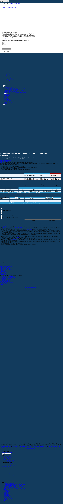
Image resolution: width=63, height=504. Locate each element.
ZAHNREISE (4, 481)
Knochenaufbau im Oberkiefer (5, 278)
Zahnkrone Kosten (7, 62)
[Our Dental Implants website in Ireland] (7, 5)
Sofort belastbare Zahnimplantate (10, 475)
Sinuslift (1, 284)
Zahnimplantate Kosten (8, 61)
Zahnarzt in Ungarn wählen (9, 72)
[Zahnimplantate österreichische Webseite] (2, 5)
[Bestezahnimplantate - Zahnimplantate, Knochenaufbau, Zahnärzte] (5, 56)
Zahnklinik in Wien (7, 74)
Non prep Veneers (3, 272)
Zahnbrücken (6, 494)
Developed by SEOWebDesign (30, 448)
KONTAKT (2, 447)
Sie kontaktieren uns (5, 226)
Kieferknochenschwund (4, 279)
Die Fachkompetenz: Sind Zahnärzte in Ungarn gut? (13, 486)
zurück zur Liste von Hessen (5, 246)
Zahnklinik (17, 237)
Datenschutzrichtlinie (44, 443)
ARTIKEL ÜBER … (5, 489)
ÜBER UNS (6, 501)
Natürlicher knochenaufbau (5, 281)
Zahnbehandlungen (7, 496)
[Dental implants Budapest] (9, 5)
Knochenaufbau (7, 491)
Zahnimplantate (29, 229)
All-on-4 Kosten (47, 248)
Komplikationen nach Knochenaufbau (7, 276)
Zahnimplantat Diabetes (8, 476)
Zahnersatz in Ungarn (4, 273)
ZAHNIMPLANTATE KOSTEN (26, 446)
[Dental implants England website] (5, 5)
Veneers (5, 478)
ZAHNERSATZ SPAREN (16, 446)
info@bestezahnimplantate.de (15, 3)
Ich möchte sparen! (59, 206)
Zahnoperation (2, 270)
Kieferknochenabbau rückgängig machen (7, 277)
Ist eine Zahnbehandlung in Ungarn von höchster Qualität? (14, 484)
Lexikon (5, 499)
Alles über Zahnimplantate (9, 483)
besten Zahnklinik (18, 227)
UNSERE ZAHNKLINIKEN (6, 71)
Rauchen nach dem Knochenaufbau (6, 282)
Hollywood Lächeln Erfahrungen (10, 70)
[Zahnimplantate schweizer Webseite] (4, 5)
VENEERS (50, 446)
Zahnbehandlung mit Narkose (9, 479)
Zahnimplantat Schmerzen (5, 268)
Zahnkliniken (6, 495)
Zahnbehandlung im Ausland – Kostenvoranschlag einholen (15, 488)
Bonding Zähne (3, 274)
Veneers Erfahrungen (8, 69)
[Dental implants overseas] (8, 5)
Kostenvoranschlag (6, 227)
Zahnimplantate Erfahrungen (9, 68)
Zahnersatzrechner (7, 66)
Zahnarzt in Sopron (7, 73)
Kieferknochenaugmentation (5, 280)
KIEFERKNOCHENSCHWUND (5, 446)
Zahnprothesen (6, 497)
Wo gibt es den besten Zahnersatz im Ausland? (12, 485)
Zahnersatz (6, 493)
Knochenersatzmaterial (4, 283)
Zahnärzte (6, 492)
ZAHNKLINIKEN (36, 446)
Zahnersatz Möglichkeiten (8, 473)
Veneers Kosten (7, 64)
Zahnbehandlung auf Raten (9, 65)
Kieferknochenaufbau (8, 477)
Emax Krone (2, 271)
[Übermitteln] (2, 454)
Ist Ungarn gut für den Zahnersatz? (10, 487)
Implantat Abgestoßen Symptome (6, 266)
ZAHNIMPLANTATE (43, 446)
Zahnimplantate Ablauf (8, 474)
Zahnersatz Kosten (7, 63)
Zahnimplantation (14, 239)
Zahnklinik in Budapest (8, 470)
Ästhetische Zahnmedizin (8, 498)
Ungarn (21, 168)
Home (1, 162)
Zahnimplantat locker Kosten (5, 269)
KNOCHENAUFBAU (56, 446)
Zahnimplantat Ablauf (4, 267)
